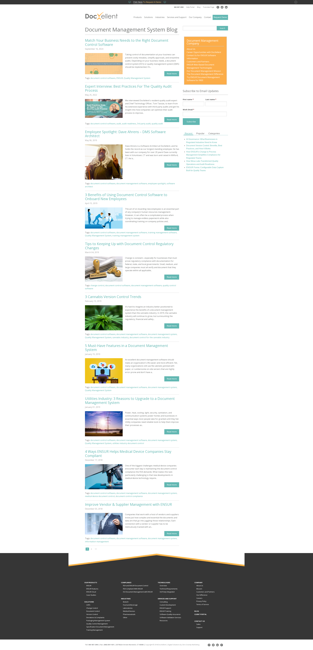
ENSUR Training (165, 611)
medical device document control (100, 496)
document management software (131, 183)
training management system (125, 235)
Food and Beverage (130, 605)
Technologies (164, 582)
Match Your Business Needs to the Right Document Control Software (126, 42)
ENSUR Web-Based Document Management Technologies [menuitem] (201, 66)
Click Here (137, 2)
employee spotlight (157, 183)
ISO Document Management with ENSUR (138, 592)
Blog (198, 7)
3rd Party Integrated (167, 592)
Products (138, 17)
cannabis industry (120, 337)
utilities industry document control (128, 443)
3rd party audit (144, 123)
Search (222, 28)
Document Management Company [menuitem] (203, 42)
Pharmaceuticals (129, 614)
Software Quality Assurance (170, 614)
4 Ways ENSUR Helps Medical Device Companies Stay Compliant (128, 453)
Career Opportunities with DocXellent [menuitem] (204, 52)
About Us (199, 585)
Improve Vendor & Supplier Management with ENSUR (128, 504)
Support (199, 627)
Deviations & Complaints (95, 617)
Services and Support (176, 17)
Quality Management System (137, 78)
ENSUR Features (92, 589)
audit (118, 123)
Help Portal (190, 7)
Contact (207, 17)
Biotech (126, 602)
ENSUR (119, 78)
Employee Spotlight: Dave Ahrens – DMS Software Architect (125, 133)
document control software (102, 78)
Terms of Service (202, 604)
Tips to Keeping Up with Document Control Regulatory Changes (129, 245)
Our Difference (201, 595)
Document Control (93, 611)
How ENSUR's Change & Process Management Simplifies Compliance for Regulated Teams (203, 155)
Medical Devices (129, 611)
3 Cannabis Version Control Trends (113, 296)
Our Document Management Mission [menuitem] (204, 71)
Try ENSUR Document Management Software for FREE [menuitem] (203, 79)
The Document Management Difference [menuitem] (205, 74)
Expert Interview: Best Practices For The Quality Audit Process (128, 88)
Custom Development (168, 605)
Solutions (148, 17)
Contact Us (199, 621)
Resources (164, 620)
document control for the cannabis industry (149, 337)
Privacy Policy (201, 601)
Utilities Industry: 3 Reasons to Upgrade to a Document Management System (130, 400)
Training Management (94, 630)
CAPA (88, 605)
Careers (199, 598)
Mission (199, 589)
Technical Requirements (169, 589)
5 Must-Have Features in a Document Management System (126, 347)
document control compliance (129, 496)
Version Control (92, 614)
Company (198, 582)
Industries (160, 17)
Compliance (126, 582)
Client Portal (200, 614)
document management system (162, 334)
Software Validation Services (170, 617)
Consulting (164, 602)
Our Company (195, 17)
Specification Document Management (100, 627)
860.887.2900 (179, 7)
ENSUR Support (165, 608)
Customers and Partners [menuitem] (198, 61)
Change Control (92, 608)
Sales (198, 624)
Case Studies (91, 595)
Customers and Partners (205, 592)
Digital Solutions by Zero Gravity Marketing (183, 645)
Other (125, 617)
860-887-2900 (93, 645)
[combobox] (200, 28)
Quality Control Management (97, 624)
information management (97, 541)
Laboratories (128, 608)
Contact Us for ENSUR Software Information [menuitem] (201, 57)
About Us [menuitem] (191, 49)
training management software (162, 232)
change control (97, 285)
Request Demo (220, 17)
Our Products (90, 582)
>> (96, 549)
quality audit (157, 123)
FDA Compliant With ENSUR (133, 589)
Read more (172, 73)
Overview (163, 585)
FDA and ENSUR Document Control (135, 585)
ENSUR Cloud (91, 592)
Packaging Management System (98, 620)
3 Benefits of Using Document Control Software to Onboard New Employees (126, 196)
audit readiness (129, 123)
